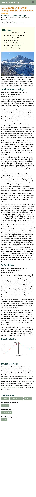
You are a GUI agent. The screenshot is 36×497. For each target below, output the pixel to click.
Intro (3, 23)
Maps (22, 23)
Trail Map (27, 399)
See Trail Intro (20, 43)
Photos (16, 23)
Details (9, 23)
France (4, 419)
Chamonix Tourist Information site (11, 387)
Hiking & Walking (10, 2)
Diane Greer (6, 19)
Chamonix (15, 17)
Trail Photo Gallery (16, 399)
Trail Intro (5, 399)
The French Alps (25, 17)
